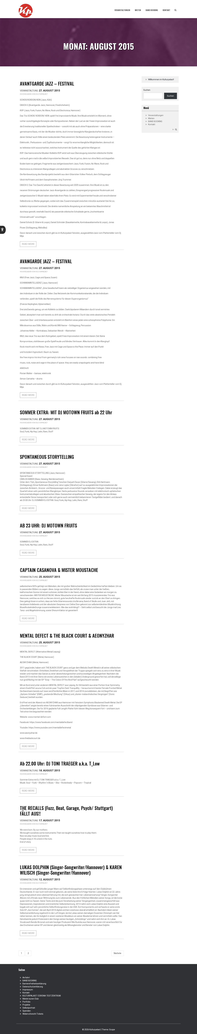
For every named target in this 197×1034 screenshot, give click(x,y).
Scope (112, 1029)
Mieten (138, 10)
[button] (3, 230)
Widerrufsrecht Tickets (32, 1014)
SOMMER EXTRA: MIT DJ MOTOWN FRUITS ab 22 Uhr (66, 412)
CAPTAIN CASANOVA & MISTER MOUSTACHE (59, 569)
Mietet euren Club (30, 999)
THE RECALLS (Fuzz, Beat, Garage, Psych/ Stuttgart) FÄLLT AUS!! (66, 810)
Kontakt (166, 10)
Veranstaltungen (122, 10)
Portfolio (26, 1002)
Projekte (26, 1005)
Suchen (146, 90)
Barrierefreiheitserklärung (34, 983)
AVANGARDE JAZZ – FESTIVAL (46, 261)
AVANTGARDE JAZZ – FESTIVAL (47, 83)
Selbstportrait (28, 1008)
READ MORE (28, 244)
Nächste (117, 953)
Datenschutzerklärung (32, 986)
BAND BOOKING (152, 10)
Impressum (27, 989)
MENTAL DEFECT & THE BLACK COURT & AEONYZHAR (67, 635)
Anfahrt (26, 977)
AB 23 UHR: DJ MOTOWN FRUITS (48, 525)
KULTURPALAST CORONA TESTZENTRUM (41, 996)
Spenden (26, 1011)
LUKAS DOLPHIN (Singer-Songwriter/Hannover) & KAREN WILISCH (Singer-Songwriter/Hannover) (71, 870)
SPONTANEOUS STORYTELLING (47, 456)
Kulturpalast (42, 94)
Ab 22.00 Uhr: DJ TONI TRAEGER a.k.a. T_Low (60, 763)
